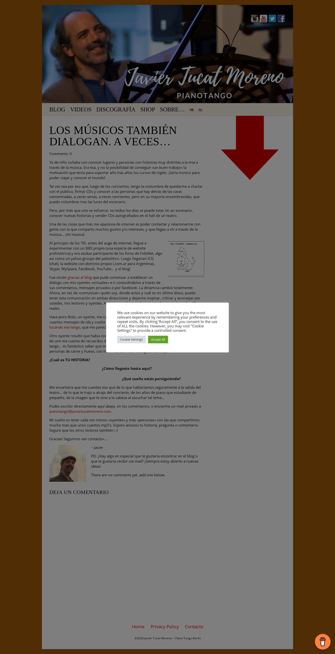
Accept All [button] (158, 339)
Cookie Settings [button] (131, 339)
